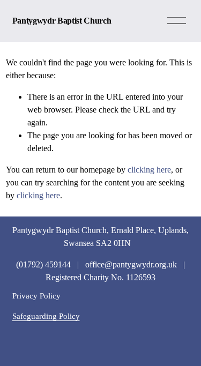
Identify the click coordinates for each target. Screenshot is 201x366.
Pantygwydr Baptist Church (61, 20)
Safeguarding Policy (46, 315)
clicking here (149, 169)
